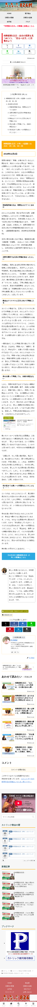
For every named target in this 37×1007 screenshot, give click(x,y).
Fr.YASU (14, 640)
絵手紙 (10, 989)
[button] (29, 52)
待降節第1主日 (8, 615)
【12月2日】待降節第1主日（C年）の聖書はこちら (18, 556)
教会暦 (27, 983)
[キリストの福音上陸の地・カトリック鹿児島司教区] (20, 958)
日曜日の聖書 (9, 986)
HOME (10, 983)
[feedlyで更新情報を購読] (15, 652)
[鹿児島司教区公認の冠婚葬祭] (20, 943)
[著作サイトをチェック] (12, 652)
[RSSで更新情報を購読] (18, 652)
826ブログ (27, 989)
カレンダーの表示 (29, 860)
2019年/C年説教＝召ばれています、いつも (16, 611)
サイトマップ (9, 992)
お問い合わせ (27, 992)
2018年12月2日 (13, 104)
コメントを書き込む (18, 769)
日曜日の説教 (27, 986)
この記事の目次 (15, 94)
